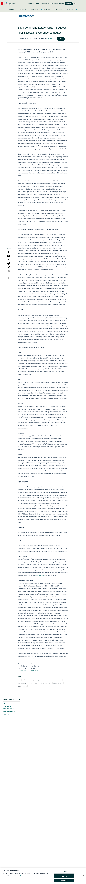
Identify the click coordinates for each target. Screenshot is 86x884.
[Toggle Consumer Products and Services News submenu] (19, 9)
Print (4, 703)
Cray (33, 680)
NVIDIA (58, 680)
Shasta (36, 683)
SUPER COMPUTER (45, 683)
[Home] (8, 3)
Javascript (6, 714)
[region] (43, 876)
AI (18, 680)
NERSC (25, 686)
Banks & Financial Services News (35, 9)
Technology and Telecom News (70, 9)
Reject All (64, 876)
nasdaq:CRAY (25, 680)
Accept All (64, 880)
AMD (19, 686)
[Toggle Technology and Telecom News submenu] (76, 9)
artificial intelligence (23, 683)
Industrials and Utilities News (59, 9)
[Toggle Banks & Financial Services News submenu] (41, 9)
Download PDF (7, 706)
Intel (64, 680)
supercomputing (57, 683)
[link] (31, 3)
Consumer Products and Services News (13, 9)
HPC (65, 683)
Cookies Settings (64, 871)
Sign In (62, 3)
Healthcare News (47, 9)
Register (68, 3)
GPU (53, 680)
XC (31, 683)
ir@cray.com (34, 670)
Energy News (24, 9)
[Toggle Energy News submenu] (30, 9)
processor (46, 680)
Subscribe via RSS (8, 709)
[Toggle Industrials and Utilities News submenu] (65, 9)
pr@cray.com (22, 670)
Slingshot (39, 680)
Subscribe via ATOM (9, 711)
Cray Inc (49, 38)
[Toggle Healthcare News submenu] (53, 9)
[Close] (83, 876)
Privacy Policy (17, 875)
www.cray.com (39, 575)
